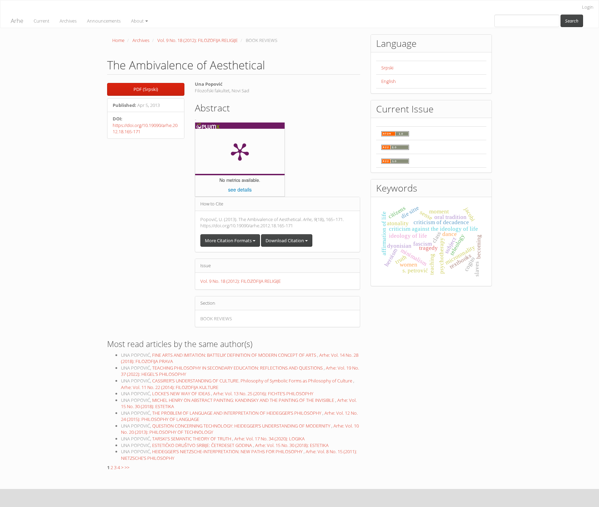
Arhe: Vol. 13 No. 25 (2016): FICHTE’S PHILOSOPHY (263, 393)
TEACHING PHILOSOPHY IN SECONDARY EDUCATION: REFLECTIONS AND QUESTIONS (238, 368)
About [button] (138, 21)
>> (126, 467)
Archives (68, 21)
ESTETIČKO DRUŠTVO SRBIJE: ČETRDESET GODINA (202, 445)
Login (587, 7)
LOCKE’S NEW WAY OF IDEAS (181, 393)
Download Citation (285, 240)
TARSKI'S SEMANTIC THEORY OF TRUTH (192, 439)
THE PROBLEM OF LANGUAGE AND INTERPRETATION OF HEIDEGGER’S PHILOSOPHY (237, 413)
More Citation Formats (229, 240)
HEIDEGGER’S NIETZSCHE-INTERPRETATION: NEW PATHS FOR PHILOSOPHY (228, 451)
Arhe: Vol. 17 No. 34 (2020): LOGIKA (269, 439)
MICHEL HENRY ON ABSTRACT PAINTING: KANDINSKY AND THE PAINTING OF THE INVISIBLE (243, 400)
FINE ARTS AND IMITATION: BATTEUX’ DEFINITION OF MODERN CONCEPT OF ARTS (234, 355)
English (388, 81)
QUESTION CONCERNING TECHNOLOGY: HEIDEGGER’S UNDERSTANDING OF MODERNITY (241, 426)
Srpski (387, 68)
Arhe (17, 21)
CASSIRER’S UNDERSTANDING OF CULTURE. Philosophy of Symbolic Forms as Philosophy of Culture (252, 381)
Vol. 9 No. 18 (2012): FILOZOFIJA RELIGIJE (197, 40)
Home (118, 40)
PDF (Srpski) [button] (145, 89)
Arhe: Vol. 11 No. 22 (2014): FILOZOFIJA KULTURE (169, 387)
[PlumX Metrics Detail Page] (240, 151)
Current (41, 21)
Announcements (104, 21)
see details (240, 189)
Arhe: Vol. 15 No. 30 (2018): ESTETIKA (292, 445)
